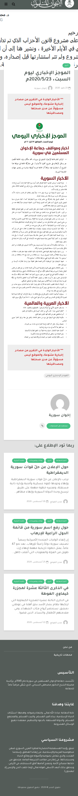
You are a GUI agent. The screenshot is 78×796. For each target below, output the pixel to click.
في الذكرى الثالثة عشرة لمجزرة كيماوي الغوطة (41, 591)
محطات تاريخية (63, 655)
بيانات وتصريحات (35, 461)
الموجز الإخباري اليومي (57, 375)
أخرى (66, 66)
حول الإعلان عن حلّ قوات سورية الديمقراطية (40, 470)
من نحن (67, 647)
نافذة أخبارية (19, 461)
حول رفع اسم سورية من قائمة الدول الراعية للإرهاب (41, 531)
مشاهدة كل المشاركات (58, 426)
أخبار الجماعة (61, 461)
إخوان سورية (40, 88)
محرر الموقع (56, 502)
